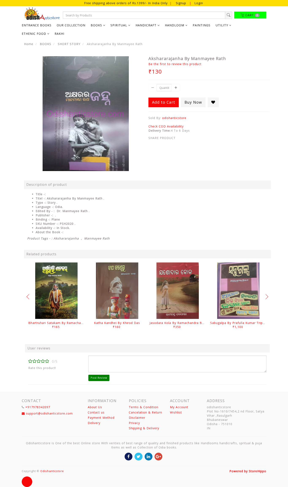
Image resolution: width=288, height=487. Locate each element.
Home (28, 44)
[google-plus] (158, 456)
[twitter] (138, 456)
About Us (95, 407)
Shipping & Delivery (144, 428)
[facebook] (128, 456)
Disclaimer (137, 418)
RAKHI (59, 34)
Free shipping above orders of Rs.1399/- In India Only (126, 3)
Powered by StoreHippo (247, 471)
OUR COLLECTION (71, 25)
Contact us (96, 412)
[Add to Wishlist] (213, 102)
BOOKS (45, 44)
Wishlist (176, 412)
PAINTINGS (201, 25)
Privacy (134, 423)
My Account (179, 407)
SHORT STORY (69, 44)
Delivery (94, 423)
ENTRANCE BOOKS (36, 25)
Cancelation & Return (145, 412)
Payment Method (101, 418)
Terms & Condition (143, 407)
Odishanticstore (52, 471)
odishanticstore (174, 118)
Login (198, 3)
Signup (181, 3)
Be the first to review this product (175, 64)
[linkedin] (148, 456)
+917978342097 (37, 407)
